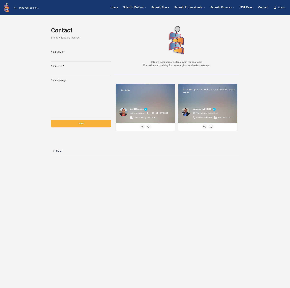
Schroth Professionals (188, 7)
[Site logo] (7, 7)
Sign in (281, 7)
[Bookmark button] (148, 126)
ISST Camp (246, 7)
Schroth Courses (221, 7)
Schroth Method (133, 7)
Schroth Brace (160, 7)
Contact (263, 7)
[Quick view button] (142, 126)
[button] (145, 151)
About (59, 151)
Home (114, 7)
